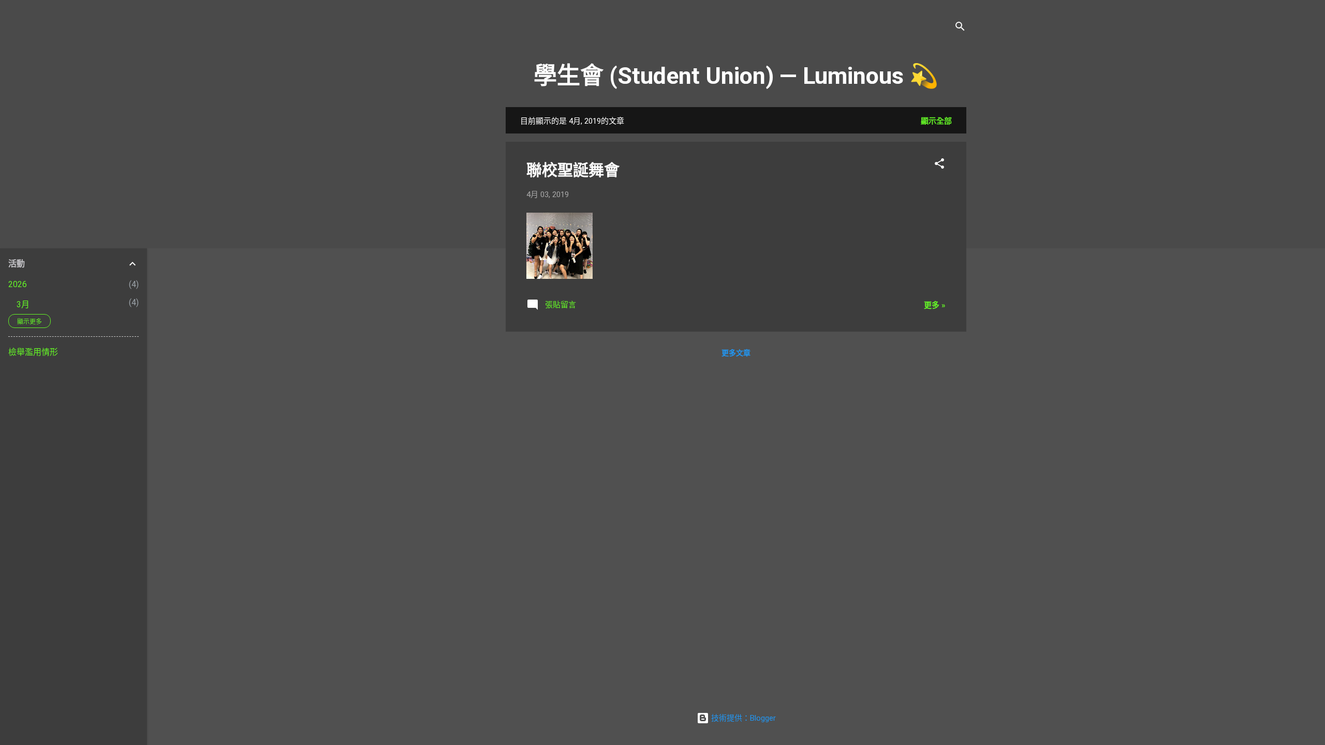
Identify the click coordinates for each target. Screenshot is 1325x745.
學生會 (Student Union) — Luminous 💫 (736, 76)
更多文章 (736, 353)
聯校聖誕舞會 (573, 170)
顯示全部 (936, 121)
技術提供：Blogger (742, 718)
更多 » (935, 305)
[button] (939, 165)
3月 (23, 304)
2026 (17, 284)
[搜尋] (960, 28)
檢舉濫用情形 (33, 352)
